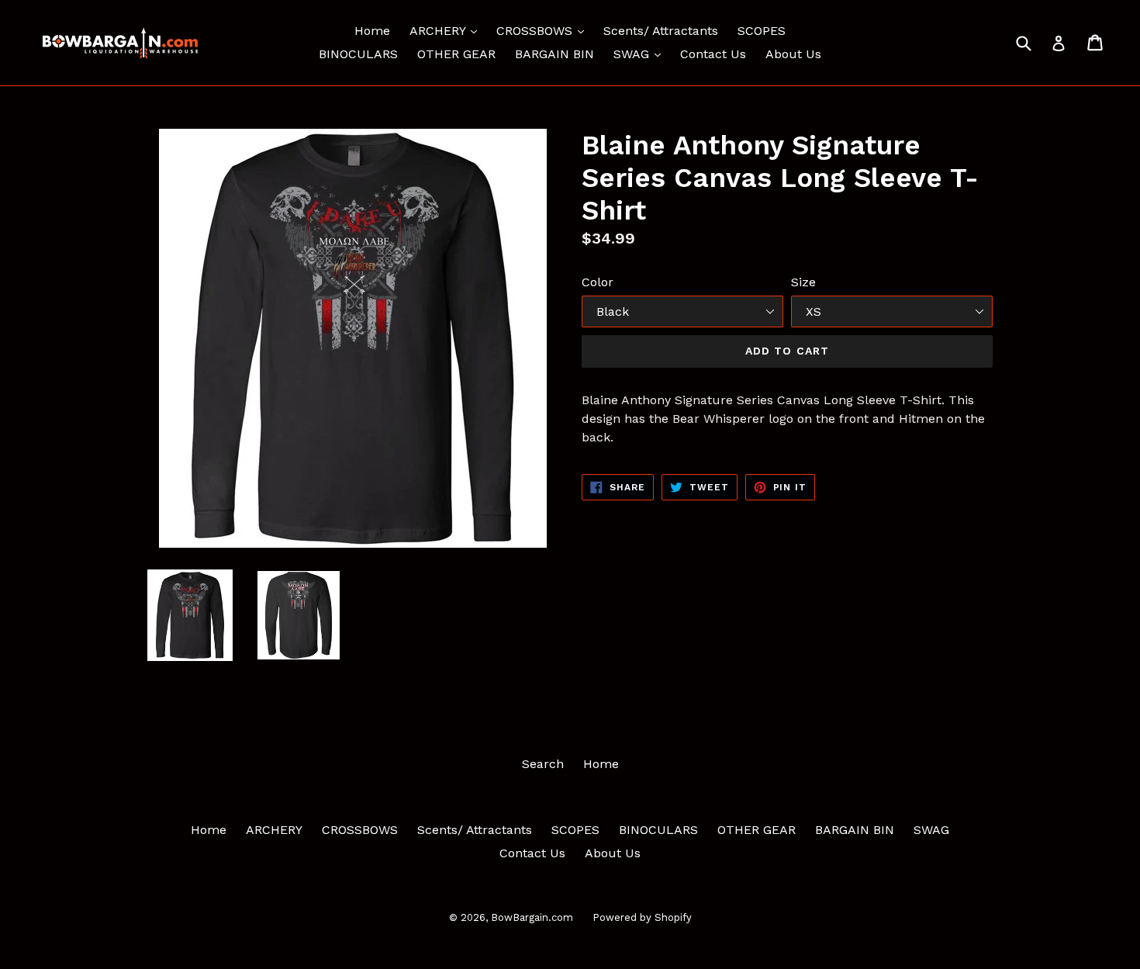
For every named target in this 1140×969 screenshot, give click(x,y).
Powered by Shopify (642, 917)
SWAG (640, 53)
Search (543, 763)
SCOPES (762, 30)
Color (597, 282)
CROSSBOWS (544, 30)
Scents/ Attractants (660, 30)
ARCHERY (447, 30)
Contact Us (713, 54)
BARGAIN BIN (554, 54)
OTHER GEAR (456, 54)
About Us (793, 54)
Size (803, 282)
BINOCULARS (358, 54)
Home (372, 30)
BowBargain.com (532, 917)
